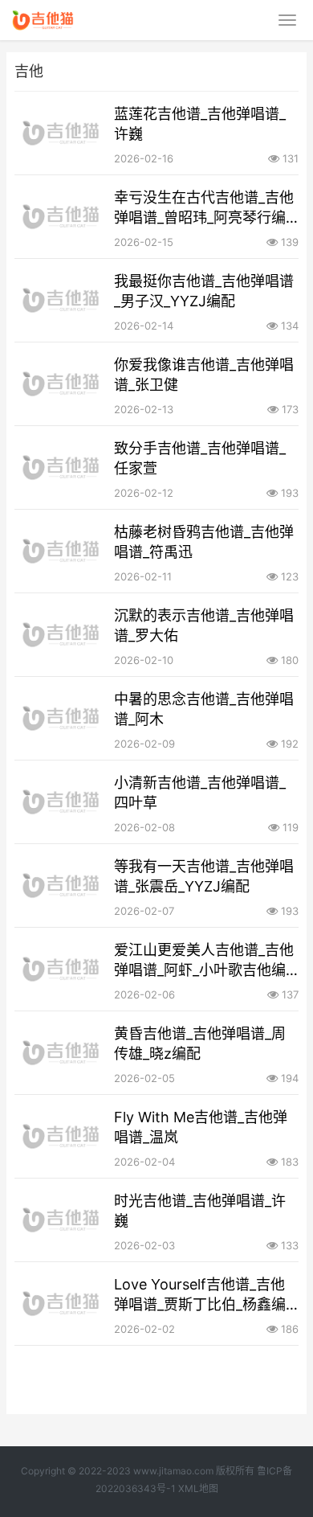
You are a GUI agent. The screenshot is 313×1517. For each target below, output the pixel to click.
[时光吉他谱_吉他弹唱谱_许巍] (61, 1220)
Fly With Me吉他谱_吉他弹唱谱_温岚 (200, 1127)
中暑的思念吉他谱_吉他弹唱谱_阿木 (204, 709)
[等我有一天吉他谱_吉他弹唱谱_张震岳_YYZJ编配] (61, 885)
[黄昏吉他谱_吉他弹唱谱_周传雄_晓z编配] (61, 1052)
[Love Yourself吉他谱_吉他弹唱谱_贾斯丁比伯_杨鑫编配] (61, 1303)
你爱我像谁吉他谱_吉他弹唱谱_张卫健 (204, 374)
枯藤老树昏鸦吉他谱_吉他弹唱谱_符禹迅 (204, 541)
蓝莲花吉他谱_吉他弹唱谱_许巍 (200, 123)
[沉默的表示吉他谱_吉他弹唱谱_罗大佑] (61, 634)
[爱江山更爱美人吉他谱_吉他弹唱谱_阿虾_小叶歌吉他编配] (61, 969)
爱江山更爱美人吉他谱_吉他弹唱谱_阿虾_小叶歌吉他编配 (204, 960)
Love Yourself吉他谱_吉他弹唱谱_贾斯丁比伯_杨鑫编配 (200, 1295)
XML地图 (198, 1488)
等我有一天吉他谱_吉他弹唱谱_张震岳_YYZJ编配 (204, 876)
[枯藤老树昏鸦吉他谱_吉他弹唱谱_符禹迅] (61, 551)
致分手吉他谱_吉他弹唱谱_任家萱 (200, 458)
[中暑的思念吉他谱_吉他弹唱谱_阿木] (61, 718)
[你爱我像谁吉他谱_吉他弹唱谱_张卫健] (61, 384)
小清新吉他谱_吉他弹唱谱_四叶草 (200, 792)
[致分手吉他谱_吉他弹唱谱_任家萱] (61, 467)
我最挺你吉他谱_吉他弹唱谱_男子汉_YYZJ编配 (204, 291)
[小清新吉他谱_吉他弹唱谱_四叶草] (61, 802)
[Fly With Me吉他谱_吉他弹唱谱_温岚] (61, 1136)
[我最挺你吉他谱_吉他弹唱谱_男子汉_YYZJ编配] (61, 300)
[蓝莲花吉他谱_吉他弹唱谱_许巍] (61, 133)
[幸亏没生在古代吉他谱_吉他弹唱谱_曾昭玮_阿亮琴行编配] (61, 216)
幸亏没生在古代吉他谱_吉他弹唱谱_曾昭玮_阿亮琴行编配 (204, 208)
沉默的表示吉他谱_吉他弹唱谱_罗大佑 (204, 625)
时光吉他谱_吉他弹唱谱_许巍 (200, 1210)
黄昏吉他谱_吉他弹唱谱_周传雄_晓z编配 (200, 1043)
